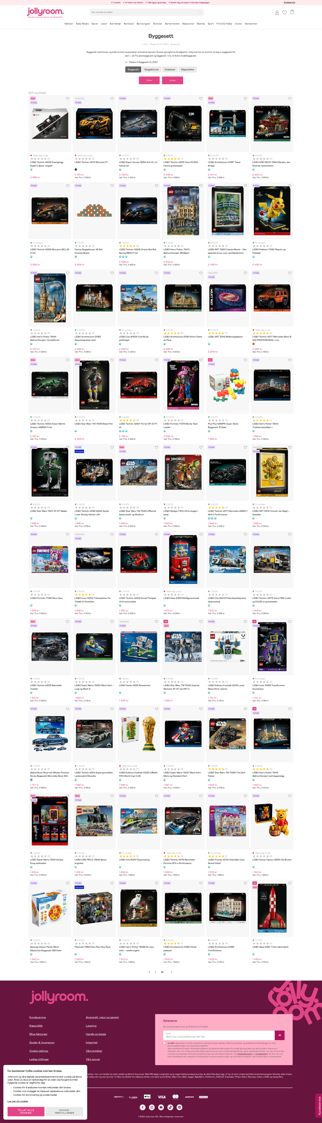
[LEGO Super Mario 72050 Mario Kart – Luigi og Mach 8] (76, 692)
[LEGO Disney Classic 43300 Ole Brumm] (253, 867)
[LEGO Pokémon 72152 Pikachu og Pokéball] (253, 257)
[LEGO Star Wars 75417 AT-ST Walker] (31, 518)
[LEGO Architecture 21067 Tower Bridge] (209, 169)
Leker (144, 44)
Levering (91, 1026)
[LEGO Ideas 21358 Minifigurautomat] (165, 605)
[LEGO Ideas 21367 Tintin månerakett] (253, 954)
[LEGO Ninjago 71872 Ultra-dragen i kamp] (165, 518)
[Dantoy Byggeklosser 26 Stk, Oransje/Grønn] (76, 257)
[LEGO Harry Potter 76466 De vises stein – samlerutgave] (120, 954)
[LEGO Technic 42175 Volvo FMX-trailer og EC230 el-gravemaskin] (253, 605)
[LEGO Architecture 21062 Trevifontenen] (209, 954)
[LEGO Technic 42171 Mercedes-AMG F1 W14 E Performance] (123, 257)
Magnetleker (187, 69)
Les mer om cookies (18, 1101)
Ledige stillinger (39, 1059)
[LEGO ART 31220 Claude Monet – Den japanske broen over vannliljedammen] (209, 257)
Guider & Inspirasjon (42, 1042)
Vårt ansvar (93, 1059)
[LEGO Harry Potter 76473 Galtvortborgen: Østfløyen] (165, 257)
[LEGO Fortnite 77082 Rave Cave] (31, 605)
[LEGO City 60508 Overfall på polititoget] (120, 344)
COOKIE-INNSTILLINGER (64, 1111)
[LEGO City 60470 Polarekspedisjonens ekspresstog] (209, 605)
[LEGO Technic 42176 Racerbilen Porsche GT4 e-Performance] (165, 867)
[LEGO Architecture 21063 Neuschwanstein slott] (76, 344)
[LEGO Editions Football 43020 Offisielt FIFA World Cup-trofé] (120, 780)
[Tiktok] (170, 1107)
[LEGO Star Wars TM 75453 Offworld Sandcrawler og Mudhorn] (120, 518)
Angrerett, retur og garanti (102, 1017)
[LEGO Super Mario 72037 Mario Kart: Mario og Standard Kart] (165, 780)
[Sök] (200, 12)
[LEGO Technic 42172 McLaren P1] (76, 169)
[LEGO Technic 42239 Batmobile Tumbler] (31, 692)
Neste (172, 972)
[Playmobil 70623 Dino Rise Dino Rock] (76, 954)
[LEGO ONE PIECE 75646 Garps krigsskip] (76, 867)
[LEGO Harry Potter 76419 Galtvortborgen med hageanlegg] (253, 780)
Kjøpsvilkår (36, 1026)
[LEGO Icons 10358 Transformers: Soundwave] (253, 692)
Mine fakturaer (38, 1034)
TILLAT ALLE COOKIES (26, 1111)
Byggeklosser (152, 69)
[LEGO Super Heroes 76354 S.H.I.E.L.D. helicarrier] (120, 169)
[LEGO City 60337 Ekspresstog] (120, 867)
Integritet (92, 1042)
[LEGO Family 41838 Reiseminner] (120, 692)
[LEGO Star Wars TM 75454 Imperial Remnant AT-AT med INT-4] (165, 692)
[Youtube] (161, 1107)
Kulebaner (170, 69)
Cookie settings (38, 1051)
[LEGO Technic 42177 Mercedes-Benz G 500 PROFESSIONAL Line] (253, 344)
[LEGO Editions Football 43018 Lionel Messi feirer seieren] (209, 692)
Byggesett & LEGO (159, 44)
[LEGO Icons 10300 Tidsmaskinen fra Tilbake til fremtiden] (76, 605)
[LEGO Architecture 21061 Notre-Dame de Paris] (165, 344)
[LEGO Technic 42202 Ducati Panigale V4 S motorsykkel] (120, 605)
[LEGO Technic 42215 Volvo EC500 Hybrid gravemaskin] (165, 169)
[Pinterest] (179, 1107)
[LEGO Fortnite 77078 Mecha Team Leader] (165, 431)
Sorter (173, 80)
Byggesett (175, 44)
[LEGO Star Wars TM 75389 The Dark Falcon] (209, 780)
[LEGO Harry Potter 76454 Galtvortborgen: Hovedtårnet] (31, 344)
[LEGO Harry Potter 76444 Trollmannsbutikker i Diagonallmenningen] (253, 431)
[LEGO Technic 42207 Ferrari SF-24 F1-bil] (126, 257)
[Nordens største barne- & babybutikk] (45, 11)
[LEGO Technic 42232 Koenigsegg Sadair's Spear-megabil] (31, 169)
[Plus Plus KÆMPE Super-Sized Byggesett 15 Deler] (209, 431)
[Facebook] (143, 1107)
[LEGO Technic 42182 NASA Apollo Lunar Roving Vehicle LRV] (76, 518)
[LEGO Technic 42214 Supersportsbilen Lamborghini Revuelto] (76, 780)
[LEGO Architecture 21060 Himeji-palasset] (165, 954)
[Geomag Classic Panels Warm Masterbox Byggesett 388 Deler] (31, 954)
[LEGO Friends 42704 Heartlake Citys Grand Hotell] (209, 867)
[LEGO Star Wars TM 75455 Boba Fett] (76, 431)
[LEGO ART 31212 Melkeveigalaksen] (209, 344)
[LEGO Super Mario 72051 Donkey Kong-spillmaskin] (31, 867)
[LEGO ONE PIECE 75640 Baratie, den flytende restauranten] (253, 169)
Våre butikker (94, 1051)
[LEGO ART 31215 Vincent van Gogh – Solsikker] (253, 518)
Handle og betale (96, 1034)
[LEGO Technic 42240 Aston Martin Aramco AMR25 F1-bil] (31, 431)
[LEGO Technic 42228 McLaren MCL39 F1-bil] (31, 257)
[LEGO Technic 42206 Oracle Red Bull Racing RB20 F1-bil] (120, 257)
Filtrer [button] (149, 80)
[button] (284, 12)
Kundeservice (289, 2)
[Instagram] (152, 1107)
